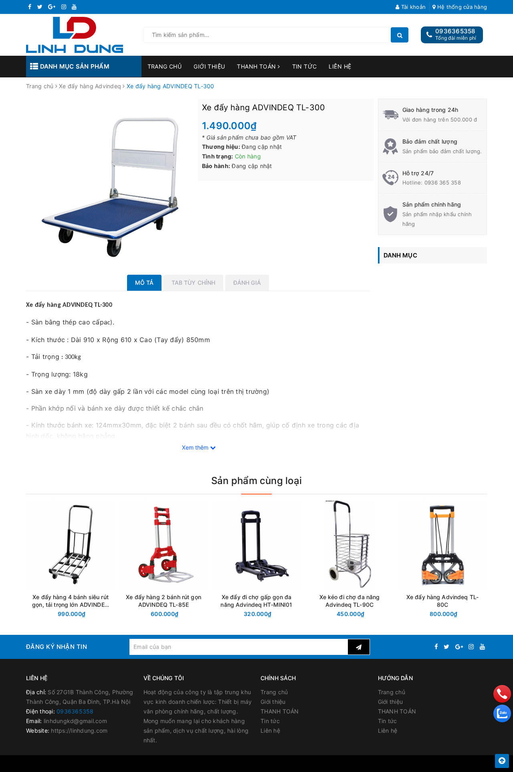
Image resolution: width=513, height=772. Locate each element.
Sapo (330, 763)
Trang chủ (164, 66)
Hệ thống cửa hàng (461, 7)
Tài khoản (413, 7)
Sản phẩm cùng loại (256, 480)
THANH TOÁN (257, 66)
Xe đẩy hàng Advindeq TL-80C (442, 601)
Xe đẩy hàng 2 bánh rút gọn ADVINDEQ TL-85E (163, 601)
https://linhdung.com (79, 730)
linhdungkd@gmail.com (75, 720)
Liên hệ (340, 66)
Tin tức (304, 66)
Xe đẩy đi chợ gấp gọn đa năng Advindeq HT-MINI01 (256, 601)
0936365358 (455, 31)
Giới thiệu (209, 66)
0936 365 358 (442, 182)
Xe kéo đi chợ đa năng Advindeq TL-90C (349, 601)
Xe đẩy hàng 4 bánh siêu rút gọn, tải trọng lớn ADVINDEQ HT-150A (70, 601)
